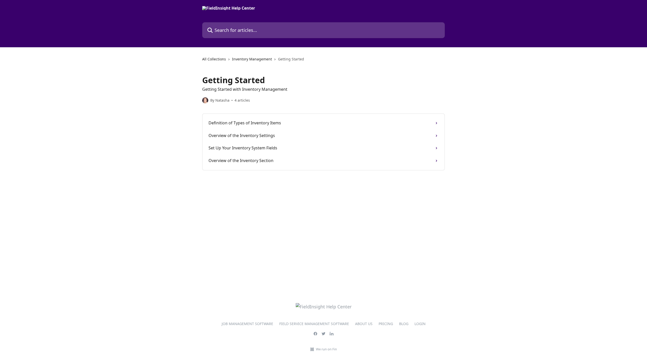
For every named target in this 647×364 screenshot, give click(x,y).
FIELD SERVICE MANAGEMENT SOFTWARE (314, 323)
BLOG (403, 323)
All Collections (214, 59)
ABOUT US (364, 323)
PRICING (386, 323)
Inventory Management (252, 59)
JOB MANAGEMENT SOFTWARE (247, 323)
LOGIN (420, 323)
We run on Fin (326, 349)
